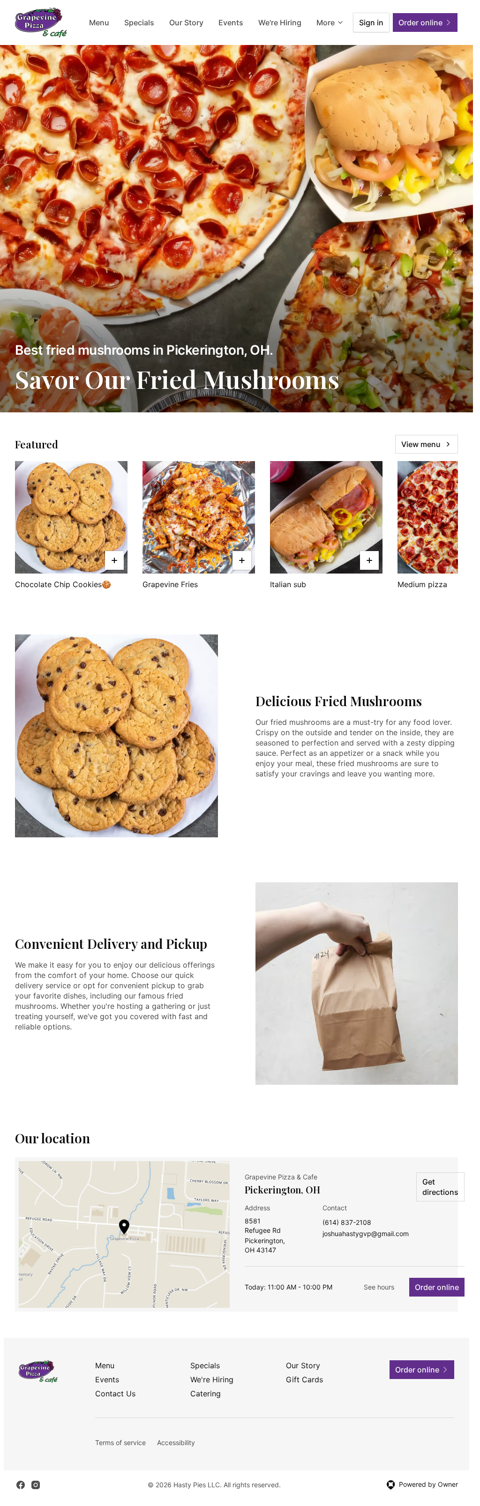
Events (230, 22)
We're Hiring (279, 22)
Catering (205, 1393)
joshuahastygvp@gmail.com (365, 1234)
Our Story (186, 22)
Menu (99, 22)
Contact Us (115, 1393)
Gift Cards (304, 1379)
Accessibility (176, 1442)
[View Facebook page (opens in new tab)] (20, 1485)
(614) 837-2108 (346, 1222)
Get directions (440, 1187)
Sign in (371, 22)
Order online (437, 1287)
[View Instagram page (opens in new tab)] (35, 1485)
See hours (379, 1287)
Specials (139, 22)
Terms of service (120, 1442)
